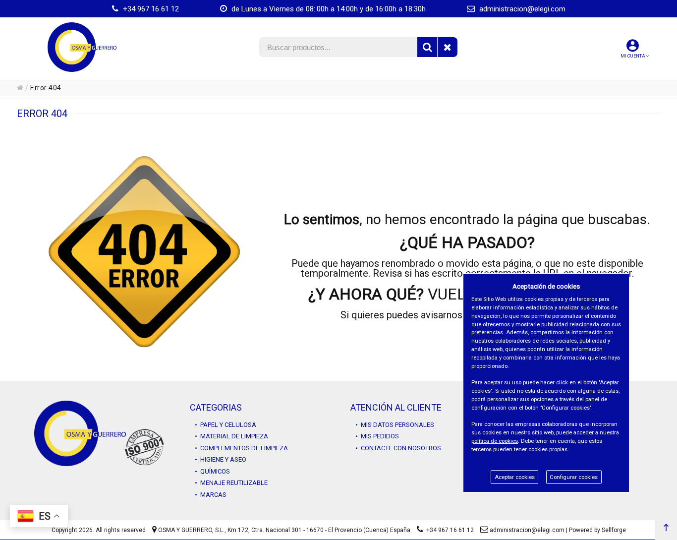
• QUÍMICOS (212, 471)
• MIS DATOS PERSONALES (394, 424)
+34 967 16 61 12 (150, 8)
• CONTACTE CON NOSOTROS (398, 448)
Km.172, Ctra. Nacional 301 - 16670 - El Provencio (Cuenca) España (318, 530)
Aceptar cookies (515, 477)
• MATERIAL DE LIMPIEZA (231, 436)
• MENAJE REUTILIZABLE (231, 482)
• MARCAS (210, 494)
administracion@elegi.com (521, 8)
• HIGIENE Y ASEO (220, 459)
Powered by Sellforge (597, 530)
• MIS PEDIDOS (377, 436)
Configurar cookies (574, 477)
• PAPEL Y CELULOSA (225, 424)
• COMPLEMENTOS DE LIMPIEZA (241, 448)
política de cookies (494, 441)
